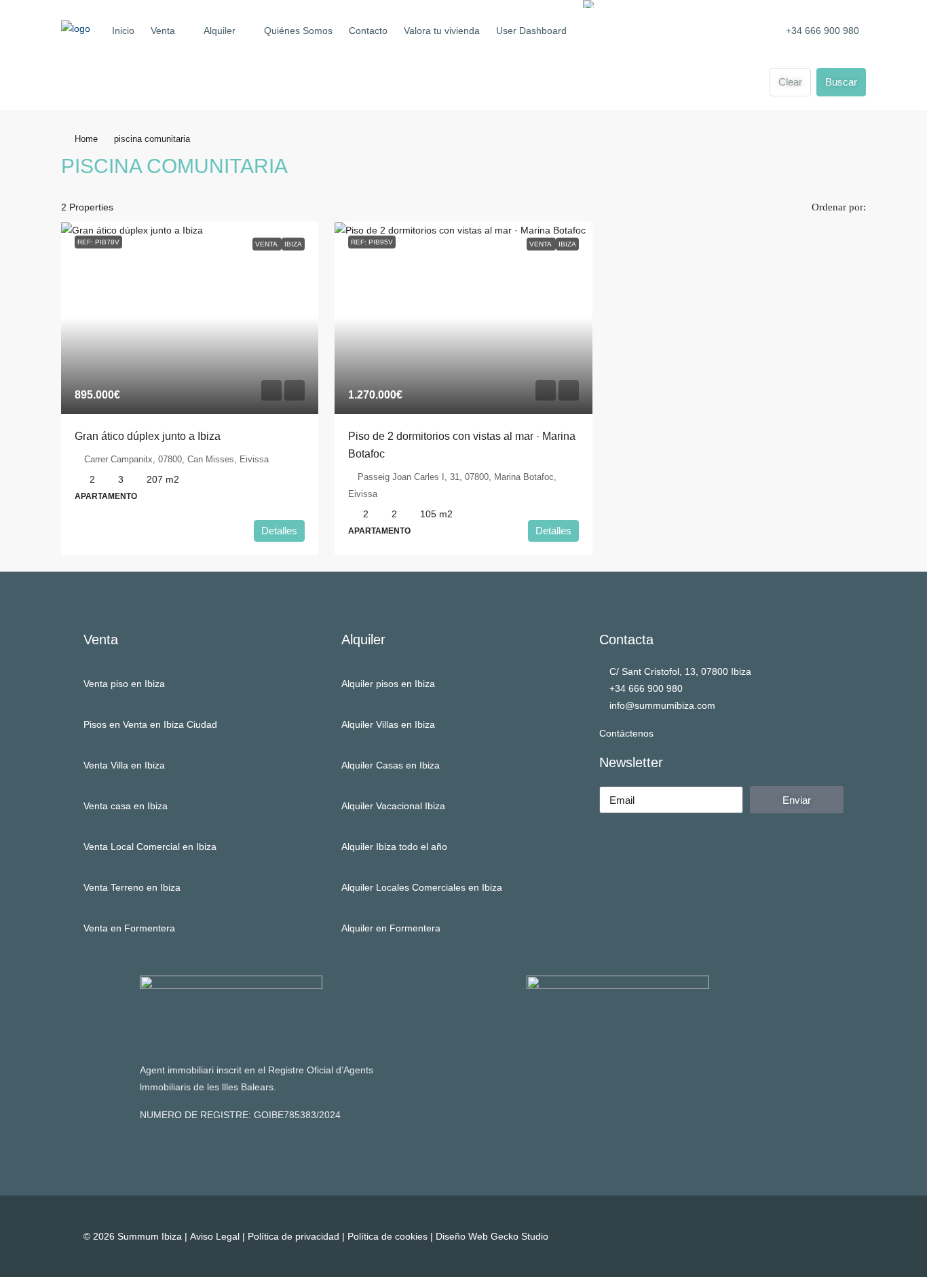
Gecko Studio (519, 1236)
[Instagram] (799, 1236)
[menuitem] (815, 30)
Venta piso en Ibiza (124, 683)
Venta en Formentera (129, 928)
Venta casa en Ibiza (125, 805)
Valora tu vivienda (442, 30)
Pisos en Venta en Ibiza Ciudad (150, 724)
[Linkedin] (830, 1236)
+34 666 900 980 (646, 688)
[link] (189, 317)
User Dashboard (531, 30)
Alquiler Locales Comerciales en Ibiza (421, 887)
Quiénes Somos (298, 30)
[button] (841, 162)
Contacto (368, 30)
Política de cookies (387, 1236)
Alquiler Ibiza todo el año (394, 846)
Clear (790, 82)
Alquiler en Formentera (390, 928)
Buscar (841, 82)
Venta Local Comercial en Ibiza (149, 846)
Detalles (279, 530)
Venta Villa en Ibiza (124, 765)
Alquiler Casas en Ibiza (390, 765)
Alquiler (219, 30)
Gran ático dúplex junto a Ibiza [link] (148, 436)
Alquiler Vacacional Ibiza (393, 805)
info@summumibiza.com (662, 705)
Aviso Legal (215, 1236)
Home (86, 139)
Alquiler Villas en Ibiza (388, 724)
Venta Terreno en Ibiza (132, 887)
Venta (163, 30)
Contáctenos (626, 733)
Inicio (123, 30)
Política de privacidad (293, 1236)
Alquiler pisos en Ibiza (388, 683)
